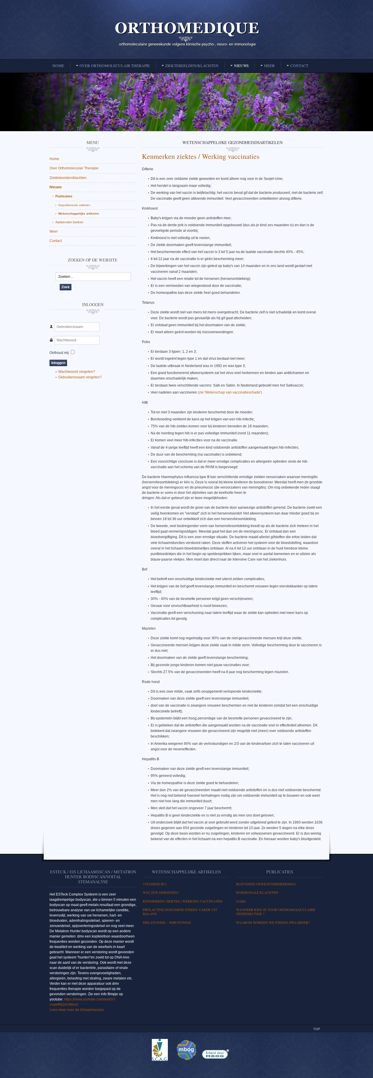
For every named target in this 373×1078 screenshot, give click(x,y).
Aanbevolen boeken (69, 222)
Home (54, 159)
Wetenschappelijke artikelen (78, 213)
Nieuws (56, 187)
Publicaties (63, 196)
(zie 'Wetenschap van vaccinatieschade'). (230, 392)
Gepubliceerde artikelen (74, 205)
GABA (241, 901)
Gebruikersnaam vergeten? (80, 377)
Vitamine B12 (155, 884)
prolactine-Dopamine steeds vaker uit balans (180, 911)
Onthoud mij (59, 353)
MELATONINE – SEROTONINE (167, 922)
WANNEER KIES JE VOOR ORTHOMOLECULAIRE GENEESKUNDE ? (275, 911)
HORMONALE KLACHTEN (257, 892)
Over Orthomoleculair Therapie (74, 168)
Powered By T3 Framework (186, 1067)
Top (316, 1029)
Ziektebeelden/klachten (68, 178)
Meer (54, 231)
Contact (56, 241)
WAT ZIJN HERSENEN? (161, 892)
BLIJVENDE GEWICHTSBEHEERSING (266, 884)
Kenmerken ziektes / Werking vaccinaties (200, 156)
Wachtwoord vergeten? (76, 372)
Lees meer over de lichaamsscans (77, 1010)
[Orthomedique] (186, 34)
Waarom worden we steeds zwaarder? (273, 922)
